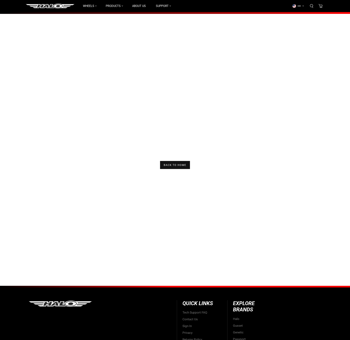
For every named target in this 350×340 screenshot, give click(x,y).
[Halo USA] (50, 6)
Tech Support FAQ (194, 312)
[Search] (312, 6)
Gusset (238, 325)
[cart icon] (320, 6)
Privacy (187, 333)
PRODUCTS (113, 6)
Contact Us (190, 319)
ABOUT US (139, 6)
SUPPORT (162, 6)
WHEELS (88, 6)
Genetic (238, 332)
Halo (236, 319)
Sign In (187, 326)
